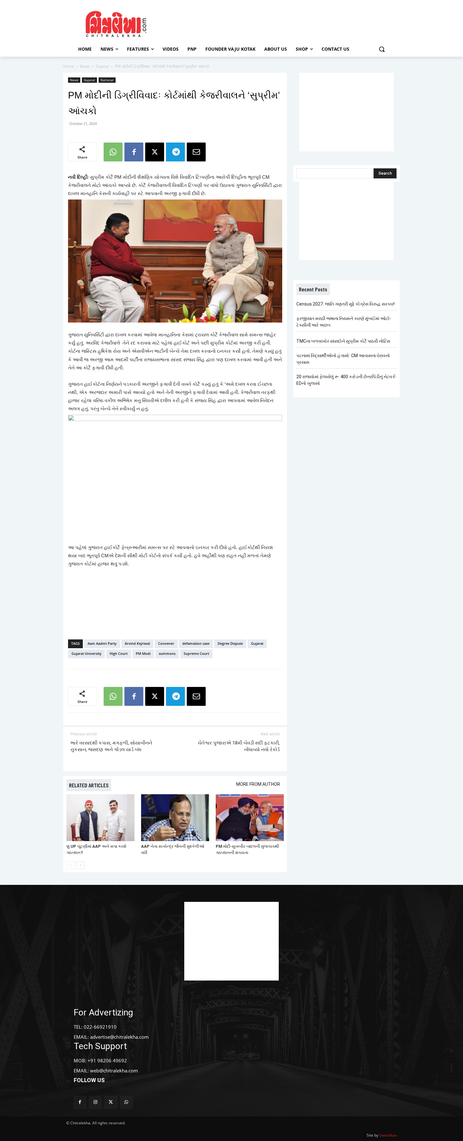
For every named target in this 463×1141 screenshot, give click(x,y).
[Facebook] (133, 152)
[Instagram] (95, 1102)
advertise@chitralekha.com (119, 1037)
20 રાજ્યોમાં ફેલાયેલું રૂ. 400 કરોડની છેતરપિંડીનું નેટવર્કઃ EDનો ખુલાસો (346, 380)
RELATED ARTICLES (89, 785)
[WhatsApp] (113, 152)
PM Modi (143, 653)
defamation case (195, 643)
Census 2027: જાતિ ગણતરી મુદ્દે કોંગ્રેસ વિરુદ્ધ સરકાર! (345, 303)
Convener (166, 643)
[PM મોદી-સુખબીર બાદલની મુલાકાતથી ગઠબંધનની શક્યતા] (250, 817)
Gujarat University (86, 653)
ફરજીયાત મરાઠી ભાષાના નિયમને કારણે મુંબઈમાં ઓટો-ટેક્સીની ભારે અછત (343, 322)
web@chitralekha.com (114, 1070)
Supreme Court (196, 653)
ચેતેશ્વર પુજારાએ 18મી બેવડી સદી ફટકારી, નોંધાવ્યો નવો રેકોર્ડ (239, 746)
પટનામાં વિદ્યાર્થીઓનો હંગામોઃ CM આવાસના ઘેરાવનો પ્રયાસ (343, 359)
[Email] (196, 152)
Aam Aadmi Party (102, 643)
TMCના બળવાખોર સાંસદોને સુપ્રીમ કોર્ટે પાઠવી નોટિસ (343, 341)
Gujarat (102, 66)
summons (167, 653)
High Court (119, 653)
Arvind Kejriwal (137, 643)
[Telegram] (175, 152)
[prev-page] (70, 865)
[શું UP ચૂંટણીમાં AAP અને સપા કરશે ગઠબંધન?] (100, 817)
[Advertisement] (284, 23)
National (107, 80)
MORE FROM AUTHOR (258, 784)
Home (68, 66)
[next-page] (80, 865)
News (85, 66)
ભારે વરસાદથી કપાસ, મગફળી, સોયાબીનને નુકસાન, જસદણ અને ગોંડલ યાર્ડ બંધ (111, 746)
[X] (154, 152)
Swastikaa (388, 1135)
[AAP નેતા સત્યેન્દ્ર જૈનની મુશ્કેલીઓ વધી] (175, 817)
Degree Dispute (230, 643)
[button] (381, 49)
